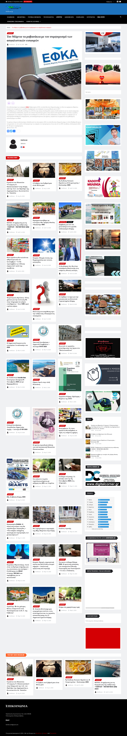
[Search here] (120, 17)
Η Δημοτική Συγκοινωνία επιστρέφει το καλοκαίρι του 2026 (17, 345)
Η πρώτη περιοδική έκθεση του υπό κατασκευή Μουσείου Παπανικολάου (44, 447)
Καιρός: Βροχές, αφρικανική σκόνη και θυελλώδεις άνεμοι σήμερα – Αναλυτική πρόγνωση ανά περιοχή (43, 565)
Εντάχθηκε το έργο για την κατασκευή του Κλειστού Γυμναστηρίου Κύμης (68, 299)
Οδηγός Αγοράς (32, 22)
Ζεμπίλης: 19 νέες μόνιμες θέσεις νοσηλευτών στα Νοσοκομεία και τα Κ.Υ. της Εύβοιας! (17, 609)
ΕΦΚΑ (27, 107)
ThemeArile (53, 733)
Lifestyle (59, 17)
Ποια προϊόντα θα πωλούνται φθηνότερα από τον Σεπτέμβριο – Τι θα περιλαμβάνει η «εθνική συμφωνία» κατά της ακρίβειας (17, 262)
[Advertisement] (103, 638)
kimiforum (12, 44)
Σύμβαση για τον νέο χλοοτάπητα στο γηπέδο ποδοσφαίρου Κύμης (67, 226)
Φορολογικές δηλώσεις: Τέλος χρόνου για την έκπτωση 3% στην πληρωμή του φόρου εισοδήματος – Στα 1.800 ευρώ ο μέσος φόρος (18, 302)
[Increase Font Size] (8, 103)
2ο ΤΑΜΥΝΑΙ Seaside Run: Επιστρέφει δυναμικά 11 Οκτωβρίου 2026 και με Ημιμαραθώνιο (16, 380)
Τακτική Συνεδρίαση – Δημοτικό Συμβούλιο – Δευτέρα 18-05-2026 (41, 344)
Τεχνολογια (49, 17)
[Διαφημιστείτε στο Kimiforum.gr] (103, 553)
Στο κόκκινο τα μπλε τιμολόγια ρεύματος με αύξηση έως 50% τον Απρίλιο (43, 481)
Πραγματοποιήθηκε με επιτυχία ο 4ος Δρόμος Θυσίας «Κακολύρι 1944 (44, 222)
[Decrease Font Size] (12, 103)
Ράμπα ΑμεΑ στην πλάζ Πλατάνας (41, 383)
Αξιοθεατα (69, 17)
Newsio (45, 733)
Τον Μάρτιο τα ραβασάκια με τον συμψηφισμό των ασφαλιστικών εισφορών (31, 27)
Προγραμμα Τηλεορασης (110, 607)
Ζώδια (93, 529)
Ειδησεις (10, 17)
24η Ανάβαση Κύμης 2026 (16, 497)
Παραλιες (80, 17)
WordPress (39, 733)
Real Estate (101, 17)
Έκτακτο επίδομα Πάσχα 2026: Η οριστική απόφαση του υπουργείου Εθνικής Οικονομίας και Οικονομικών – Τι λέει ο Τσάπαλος (69, 566)
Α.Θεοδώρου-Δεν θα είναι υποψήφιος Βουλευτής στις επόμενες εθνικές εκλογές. (69, 268)
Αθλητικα (21, 17)
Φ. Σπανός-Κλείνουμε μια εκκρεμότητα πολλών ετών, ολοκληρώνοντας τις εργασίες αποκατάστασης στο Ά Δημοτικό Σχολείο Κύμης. (44, 613)
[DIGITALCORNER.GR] (103, 478)
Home (8, 27)
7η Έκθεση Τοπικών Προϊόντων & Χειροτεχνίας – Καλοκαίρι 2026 (69, 183)
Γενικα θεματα (34, 17)
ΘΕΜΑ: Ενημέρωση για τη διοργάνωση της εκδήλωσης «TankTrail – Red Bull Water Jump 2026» (18, 226)
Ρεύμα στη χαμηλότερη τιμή (69, 607)
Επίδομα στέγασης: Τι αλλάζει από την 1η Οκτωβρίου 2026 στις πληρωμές (67, 479)
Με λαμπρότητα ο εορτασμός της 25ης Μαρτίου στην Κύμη (44, 529)
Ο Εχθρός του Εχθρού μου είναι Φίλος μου (42, 184)
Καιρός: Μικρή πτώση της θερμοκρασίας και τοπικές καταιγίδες (43, 260)
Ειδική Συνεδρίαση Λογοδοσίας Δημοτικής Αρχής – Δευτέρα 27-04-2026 (17, 427)
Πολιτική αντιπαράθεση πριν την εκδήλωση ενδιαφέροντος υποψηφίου (44, 313)
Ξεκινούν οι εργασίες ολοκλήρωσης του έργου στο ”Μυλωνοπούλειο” (69, 348)
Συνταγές (91, 17)
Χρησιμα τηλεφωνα (15, 22)
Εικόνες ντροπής (65, 528)
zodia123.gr (100, 529)
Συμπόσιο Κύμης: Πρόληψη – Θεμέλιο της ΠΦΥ (70, 397)
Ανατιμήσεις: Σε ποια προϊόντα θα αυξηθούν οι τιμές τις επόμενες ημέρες (68, 430)
